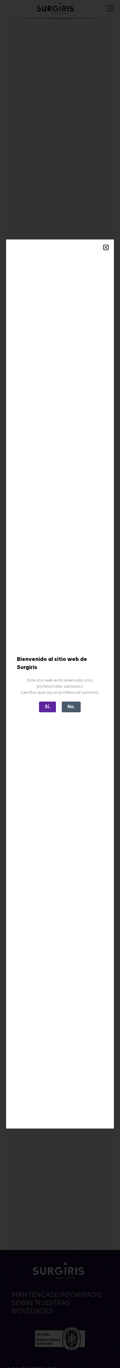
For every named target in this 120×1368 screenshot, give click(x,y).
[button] (106, 247)
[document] (60, 684)
